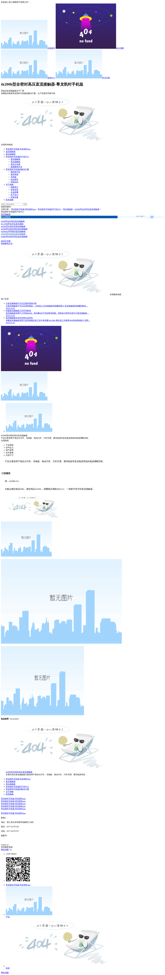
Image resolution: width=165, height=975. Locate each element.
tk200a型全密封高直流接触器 (13, 226)
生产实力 (14, 195)
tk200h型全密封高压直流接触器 (19, 772)
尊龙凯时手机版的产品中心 (17, 157)
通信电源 (14, 174)
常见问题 (106, 78)
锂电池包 (14, 182)
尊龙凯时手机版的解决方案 (17, 169)
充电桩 (13, 177)
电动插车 (14, 179)
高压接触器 (10, 154)
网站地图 (5, 850)
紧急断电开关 (16, 167)
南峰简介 (14, 187)
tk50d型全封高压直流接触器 (13, 221)
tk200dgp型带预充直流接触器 (13, 231)
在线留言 (51, 48)
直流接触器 (10, 152)
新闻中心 (51, 78)
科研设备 (14, 197)
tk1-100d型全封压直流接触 (12, 224)
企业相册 (14, 192)
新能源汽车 (15, 172)
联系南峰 (10, 200)
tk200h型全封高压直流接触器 (87, 209)
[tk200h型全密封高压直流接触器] (55, 770)
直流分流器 (15, 164)
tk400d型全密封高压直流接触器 (14, 237)
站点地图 (120, 48)
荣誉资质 (14, 190)
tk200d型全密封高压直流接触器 (14, 229)
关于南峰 (10, 185)
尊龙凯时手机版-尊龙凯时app (18, 149)
